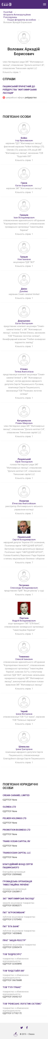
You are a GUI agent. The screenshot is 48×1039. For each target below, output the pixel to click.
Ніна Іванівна (24, 258)
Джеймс (24, 290)
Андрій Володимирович (24, 619)
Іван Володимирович (24, 216)
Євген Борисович (24, 184)
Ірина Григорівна (24, 748)
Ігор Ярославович (24, 139)
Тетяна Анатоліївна (24, 370)
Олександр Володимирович (24, 586)
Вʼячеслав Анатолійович (24, 502)
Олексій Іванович (24, 657)
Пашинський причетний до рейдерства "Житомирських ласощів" (20, 89)
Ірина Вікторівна (24, 712)
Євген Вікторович (24, 322)
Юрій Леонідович (24, 460)
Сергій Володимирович (24, 538)
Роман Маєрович (24, 421)
